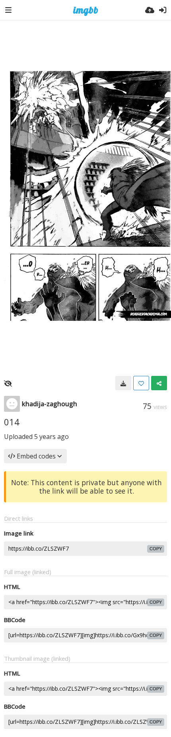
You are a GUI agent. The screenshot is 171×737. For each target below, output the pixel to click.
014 (11, 422)
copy (156, 548)
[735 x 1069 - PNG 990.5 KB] (123, 383)
